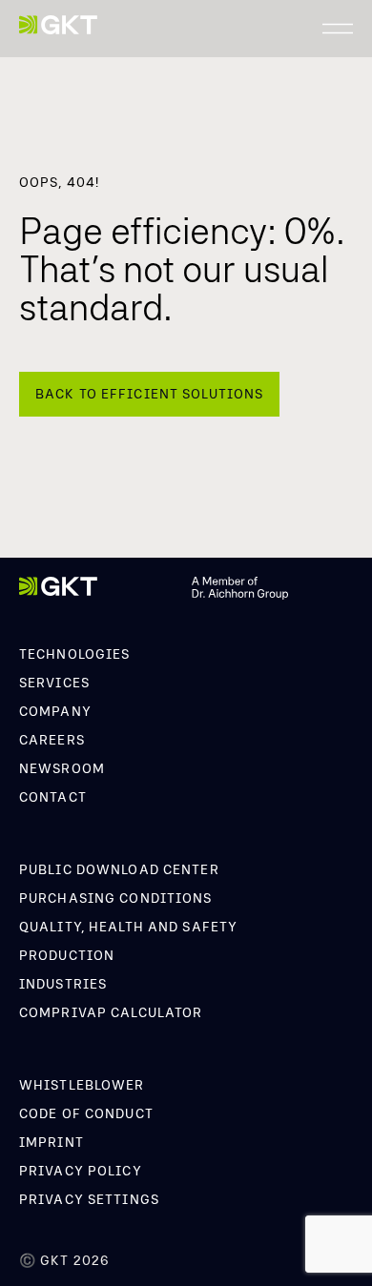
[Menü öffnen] (338, 29)
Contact (53, 797)
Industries (63, 983)
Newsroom (62, 768)
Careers (52, 739)
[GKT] (58, 25)
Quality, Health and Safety (128, 926)
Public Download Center (119, 869)
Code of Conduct (86, 1113)
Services (54, 682)
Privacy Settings (89, 1199)
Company (55, 711)
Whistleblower (82, 1084)
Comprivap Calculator (110, 1012)
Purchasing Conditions (116, 898)
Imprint (51, 1142)
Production (66, 955)
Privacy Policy (80, 1170)
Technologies (74, 654)
